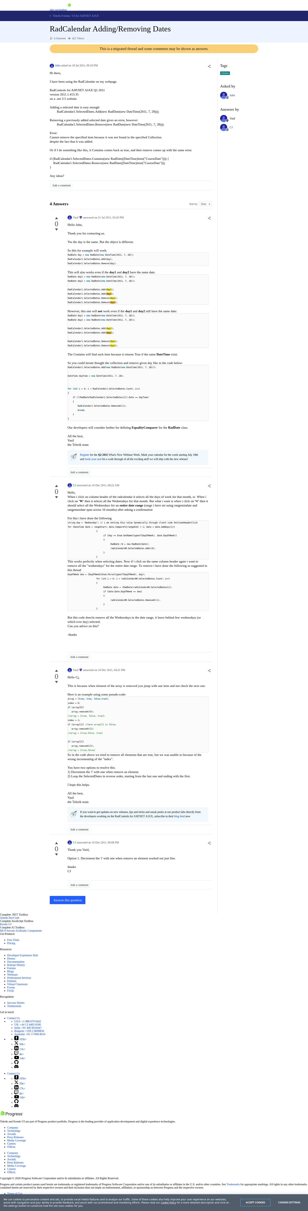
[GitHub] (16, 1063)
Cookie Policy (168, 1202)
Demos (11, 958)
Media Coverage (16, 1140)
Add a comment (61, 185)
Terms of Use (14, 1193)
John (57, 65)
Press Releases (15, 1137)
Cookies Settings (289, 1202)
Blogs (10, 971)
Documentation (15, 961)
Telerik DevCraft (9, 917)
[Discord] (16, 1067)
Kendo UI (5, 924)
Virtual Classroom (17, 984)
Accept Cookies (255, 1202)
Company (12, 1127)
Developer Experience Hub (22, 955)
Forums (11, 968)
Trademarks (233, 1184)
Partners (11, 981)
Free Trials (13, 939)
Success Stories (15, 1002)
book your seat (93, 459)
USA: (27, 1021)
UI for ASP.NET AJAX (85, 15)
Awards (11, 1133)
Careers (11, 1143)
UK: (27, 1024)
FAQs (10, 990)
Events (11, 987)
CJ (74, 485)
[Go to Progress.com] (11, 1115)
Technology (13, 1130)
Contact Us (13, 1018)
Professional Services (19, 977)
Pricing (11, 943)
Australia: (29, 1034)
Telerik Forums (61, 15)
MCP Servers (7, 930)
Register (84, 454)
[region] (154, 1202)
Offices (11, 1146)
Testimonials (14, 1006)
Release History (16, 964)
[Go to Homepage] (69, 9)
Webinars (12, 974)
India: (28, 1027)
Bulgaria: (29, 1030)
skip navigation (58, 9)
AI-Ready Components (29, 930)
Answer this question (67, 900)
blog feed (179, 816)
